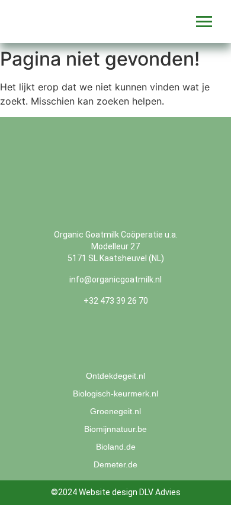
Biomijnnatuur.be (115, 429)
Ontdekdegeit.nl (115, 376)
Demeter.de (115, 464)
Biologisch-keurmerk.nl (115, 393)
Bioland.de (116, 446)
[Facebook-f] (95, 341)
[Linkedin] (136, 341)
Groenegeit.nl (115, 411)
